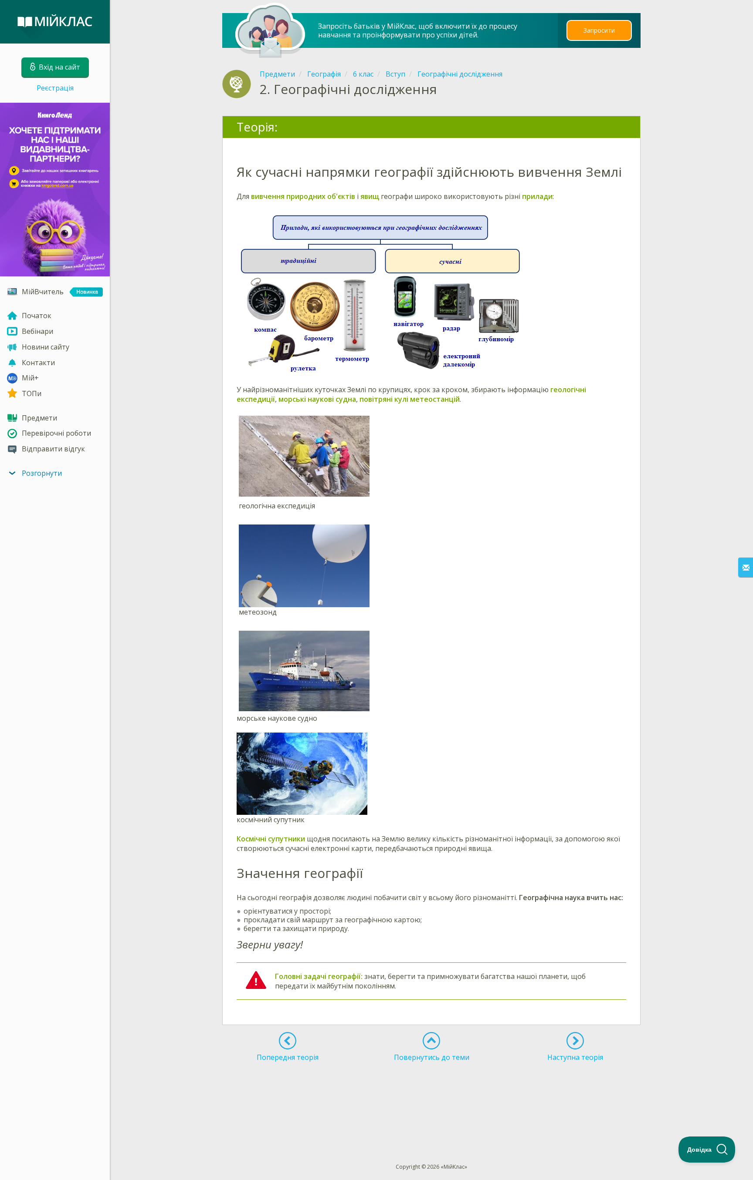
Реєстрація (55, 88)
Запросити (599, 30)
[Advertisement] (431, 1096)
